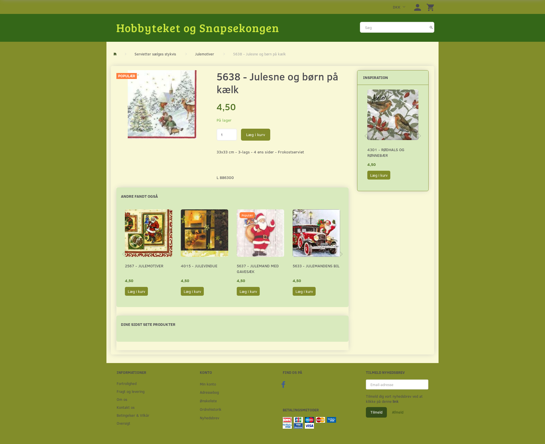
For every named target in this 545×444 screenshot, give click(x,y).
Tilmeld (376, 412)
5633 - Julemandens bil (316, 265)
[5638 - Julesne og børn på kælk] (162, 104)
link (395, 401)
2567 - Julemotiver (144, 265)
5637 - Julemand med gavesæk (258, 268)
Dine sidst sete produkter (148, 324)
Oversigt (123, 423)
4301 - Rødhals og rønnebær (385, 152)
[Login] (417, 7)
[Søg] (431, 27)
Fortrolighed (127, 383)
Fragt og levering (130, 391)
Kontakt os (126, 407)
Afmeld (397, 412)
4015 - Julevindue (199, 265)
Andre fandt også (139, 196)
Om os (122, 399)
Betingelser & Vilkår (133, 415)
